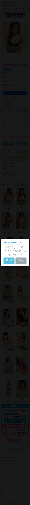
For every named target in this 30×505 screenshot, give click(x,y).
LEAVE (21, 261)
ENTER (9, 261)
